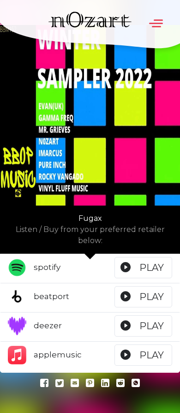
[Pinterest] (90, 382)
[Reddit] (120, 382)
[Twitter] (59, 382)
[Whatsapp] (136, 382)
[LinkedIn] (105, 382)
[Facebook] (44, 382)
